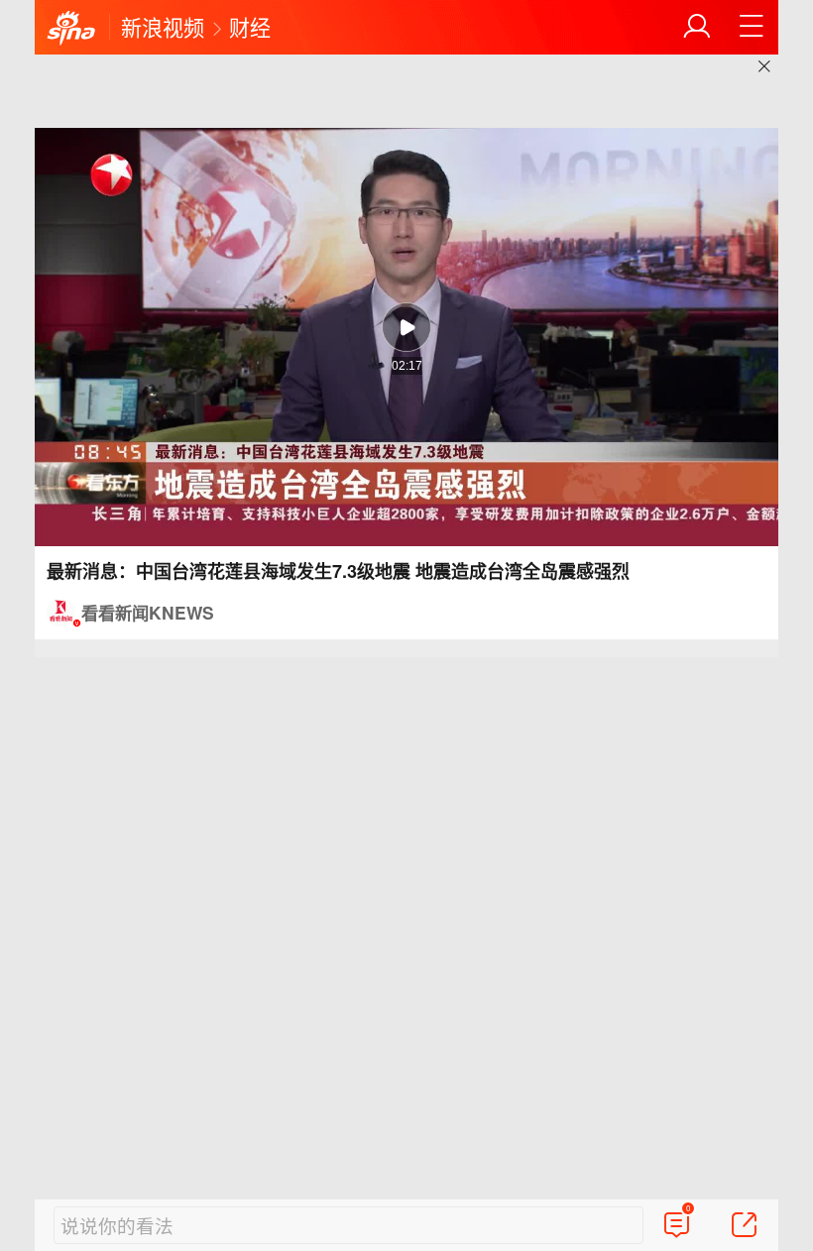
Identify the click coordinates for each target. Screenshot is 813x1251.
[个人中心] (697, 27)
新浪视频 (162, 27)
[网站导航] (751, 27)
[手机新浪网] (71, 29)
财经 (250, 27)
